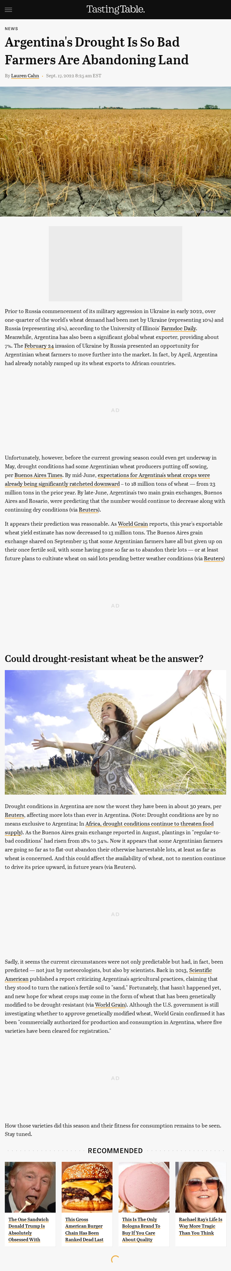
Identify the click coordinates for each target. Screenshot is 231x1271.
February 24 (39, 345)
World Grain (133, 523)
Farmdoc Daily (178, 328)
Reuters (88, 509)
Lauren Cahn (25, 75)
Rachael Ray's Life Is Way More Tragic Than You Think (200, 1226)
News (11, 28)
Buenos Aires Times (38, 475)
